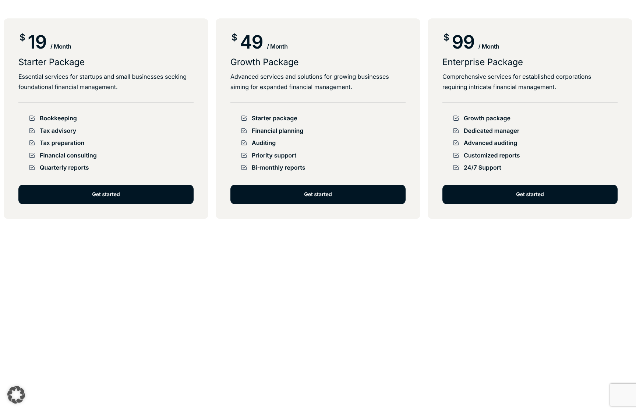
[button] (16, 395)
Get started (106, 194)
